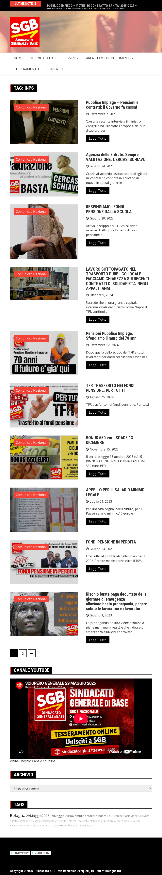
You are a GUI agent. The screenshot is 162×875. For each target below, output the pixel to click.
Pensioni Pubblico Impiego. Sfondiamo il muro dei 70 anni (112, 336)
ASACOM (135, 821)
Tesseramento (26, 69)
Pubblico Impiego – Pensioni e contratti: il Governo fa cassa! (112, 105)
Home (18, 58)
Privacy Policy (21, 852)
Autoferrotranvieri (20, 821)
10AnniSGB (57, 825)
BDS (48, 825)
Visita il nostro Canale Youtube (33, 761)
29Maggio (57, 816)
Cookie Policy (42, 852)
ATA (96, 825)
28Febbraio (109, 821)
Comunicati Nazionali (31, 107)
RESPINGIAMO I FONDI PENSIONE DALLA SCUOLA (109, 209)
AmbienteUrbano (92, 821)
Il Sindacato (42, 58)
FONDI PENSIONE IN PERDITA (111, 542)
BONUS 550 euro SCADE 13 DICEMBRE (109, 440)
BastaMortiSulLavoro (136, 816)
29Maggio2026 (38, 815)
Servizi (69, 58)
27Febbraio (123, 821)
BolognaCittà (74, 821)
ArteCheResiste (84, 825)
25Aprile (61, 821)
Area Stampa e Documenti (108, 58)
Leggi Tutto (97, 138)
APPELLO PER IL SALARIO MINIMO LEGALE (115, 492)
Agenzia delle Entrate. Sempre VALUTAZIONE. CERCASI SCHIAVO (116, 157)
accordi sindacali (96, 816)
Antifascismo (48, 821)
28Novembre (74, 816)
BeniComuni (17, 825)
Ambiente (69, 825)
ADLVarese (116, 816)
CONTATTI (55, 69)
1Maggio (36, 821)
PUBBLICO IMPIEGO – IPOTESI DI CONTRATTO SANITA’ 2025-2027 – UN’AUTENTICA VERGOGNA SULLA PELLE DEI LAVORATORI (92, 5)
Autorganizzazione (34, 825)
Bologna (17, 815)
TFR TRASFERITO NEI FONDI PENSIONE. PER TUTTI (110, 388)
